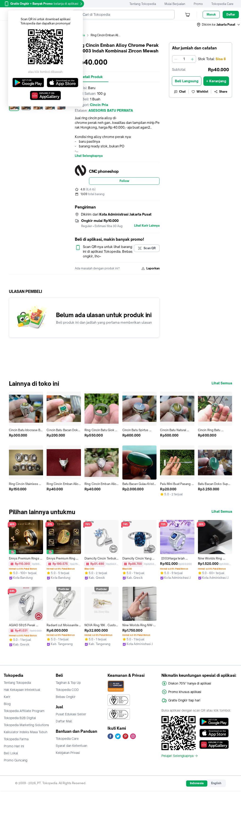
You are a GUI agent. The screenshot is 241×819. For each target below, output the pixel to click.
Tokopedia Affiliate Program (24, 711)
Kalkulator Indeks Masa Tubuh (26, 732)
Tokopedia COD (67, 690)
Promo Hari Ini (14, 746)
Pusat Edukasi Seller (71, 714)
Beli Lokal (11, 753)
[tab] (91, 77)
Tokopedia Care (222, 4)
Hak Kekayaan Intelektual (22, 690)
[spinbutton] (184, 59)
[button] (218, 24)
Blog (7, 704)
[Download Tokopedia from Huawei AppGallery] (214, 744)
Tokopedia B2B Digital (20, 718)
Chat (182, 91)
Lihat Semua (222, 383)
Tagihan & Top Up (68, 683)
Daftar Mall (64, 721)
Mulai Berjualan (175, 4)
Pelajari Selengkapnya (177, 756)
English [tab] (216, 783)
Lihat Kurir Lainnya (147, 225)
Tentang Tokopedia (142, 4)
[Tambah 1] (192, 59)
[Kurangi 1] (176, 59)
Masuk (211, 14)
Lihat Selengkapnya (89, 156)
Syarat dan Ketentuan (71, 746)
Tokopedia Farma (16, 739)
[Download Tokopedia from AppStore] (214, 733)
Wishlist (202, 91)
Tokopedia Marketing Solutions (26, 725)
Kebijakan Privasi (68, 753)
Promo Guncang (15, 760)
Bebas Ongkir (66, 697)
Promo (198, 4)
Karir (7, 697)
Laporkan (153, 268)
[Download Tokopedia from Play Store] (214, 722)
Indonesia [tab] (197, 783)
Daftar (230, 14)
